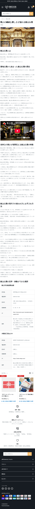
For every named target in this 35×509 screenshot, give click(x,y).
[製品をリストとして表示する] (32, 373)
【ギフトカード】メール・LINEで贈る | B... (8, 395)
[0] (32, 7)
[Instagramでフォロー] (9, 488)
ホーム (3, 18)
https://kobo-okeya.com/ (19, 358)
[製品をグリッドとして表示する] (30, 373)
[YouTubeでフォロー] (12, 488)
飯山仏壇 (8, 18)
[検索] (31, 14)
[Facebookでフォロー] (3, 488)
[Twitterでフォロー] (6, 488)
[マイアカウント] (29, 7)
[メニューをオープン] (2, 7)
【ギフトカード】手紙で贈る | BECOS (26, 395)
